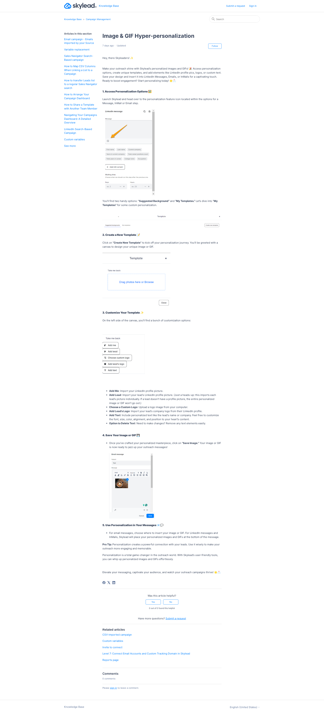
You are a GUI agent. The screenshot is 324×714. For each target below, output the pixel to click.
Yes (153, 602)
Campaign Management (98, 19)
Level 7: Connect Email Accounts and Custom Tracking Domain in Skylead (146, 653)
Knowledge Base (73, 19)
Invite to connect (112, 647)
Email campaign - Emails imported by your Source (79, 41)
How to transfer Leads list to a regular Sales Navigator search (80, 84)
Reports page (110, 660)
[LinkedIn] (113, 582)
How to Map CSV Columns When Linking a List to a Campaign (80, 70)
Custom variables (74, 139)
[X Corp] (108, 582)
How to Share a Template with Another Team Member (80, 106)
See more (70, 145)
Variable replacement (76, 49)
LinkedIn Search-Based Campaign (78, 131)
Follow (215, 46)
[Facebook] (103, 582)
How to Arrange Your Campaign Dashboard (77, 96)
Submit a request (235, 5)
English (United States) (244, 707)
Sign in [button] (252, 5)
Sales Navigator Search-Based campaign (78, 57)
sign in (113, 688)
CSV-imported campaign (117, 634)
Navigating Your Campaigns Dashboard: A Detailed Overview (80, 118)
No (170, 602)
